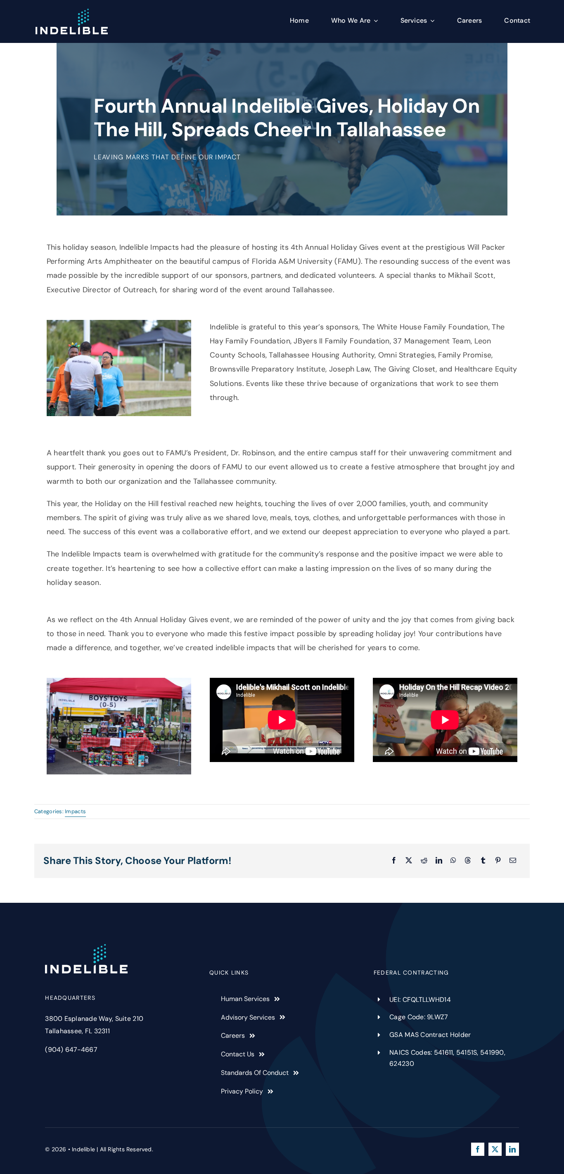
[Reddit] (424, 860)
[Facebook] (393, 860)
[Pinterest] (498, 860)
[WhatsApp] (453, 860)
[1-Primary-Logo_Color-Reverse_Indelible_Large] (72, 12)
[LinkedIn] (438, 860)
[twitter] (495, 1149)
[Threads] (467, 860)
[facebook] (477, 1149)
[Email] (512, 860)
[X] (408, 860)
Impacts (75, 811)
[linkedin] (512, 1149)
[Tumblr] (483, 860)
